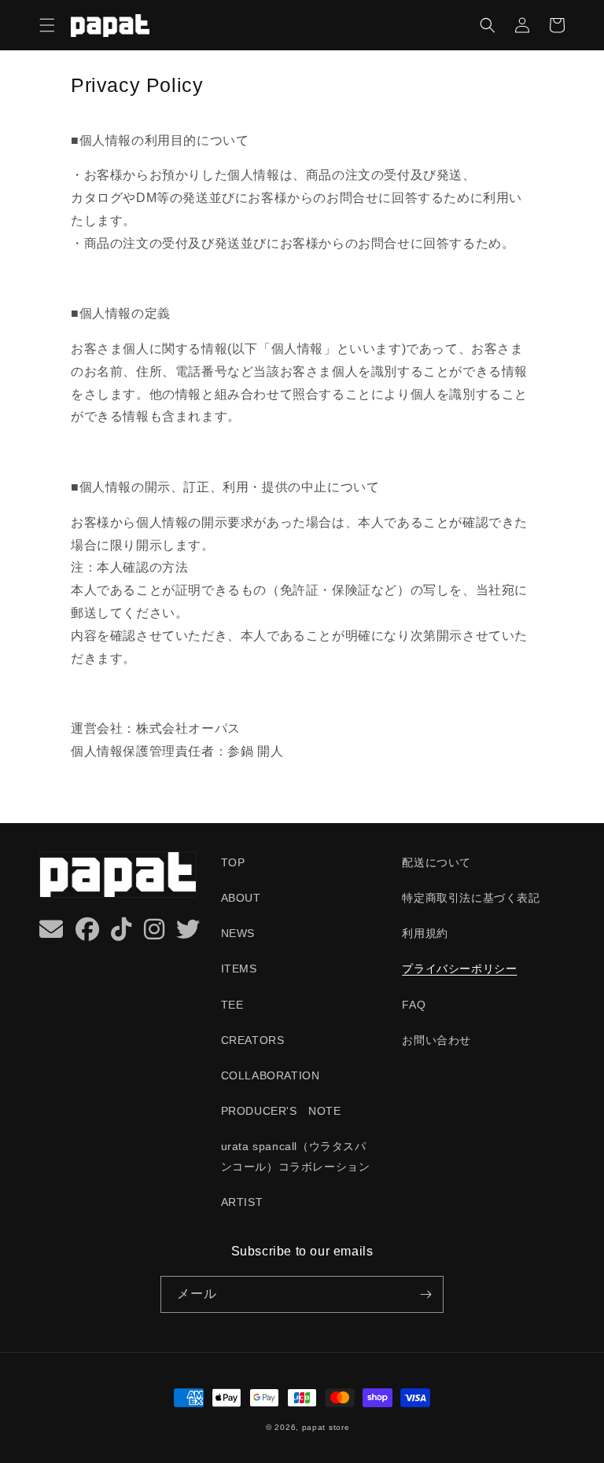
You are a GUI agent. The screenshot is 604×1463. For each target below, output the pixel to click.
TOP (233, 862)
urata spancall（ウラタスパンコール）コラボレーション (295, 1156)
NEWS (238, 933)
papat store (326, 1427)
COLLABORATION (270, 1075)
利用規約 (424, 933)
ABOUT (241, 897)
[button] (47, 25)
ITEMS (239, 968)
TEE (232, 1004)
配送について (436, 862)
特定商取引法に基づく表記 (471, 897)
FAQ (413, 1004)
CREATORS (253, 1040)
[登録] (425, 1294)
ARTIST (242, 1202)
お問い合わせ (436, 1040)
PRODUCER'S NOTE (281, 1111)
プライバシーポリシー (459, 968)
